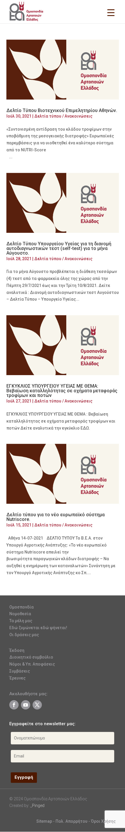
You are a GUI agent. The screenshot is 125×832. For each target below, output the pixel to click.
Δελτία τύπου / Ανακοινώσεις (63, 116)
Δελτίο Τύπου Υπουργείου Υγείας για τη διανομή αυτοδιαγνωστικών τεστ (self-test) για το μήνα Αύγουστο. (58, 248)
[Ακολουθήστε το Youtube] (25, 704)
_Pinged (37, 805)
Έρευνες (17, 678)
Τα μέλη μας (20, 620)
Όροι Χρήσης (103, 821)
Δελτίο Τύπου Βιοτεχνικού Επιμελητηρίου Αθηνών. (61, 110)
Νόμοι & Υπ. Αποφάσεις (32, 664)
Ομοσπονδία (21, 607)
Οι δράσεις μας (24, 634)
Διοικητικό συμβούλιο (31, 657)
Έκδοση (16, 650)
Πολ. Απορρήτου (72, 821)
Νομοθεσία (20, 613)
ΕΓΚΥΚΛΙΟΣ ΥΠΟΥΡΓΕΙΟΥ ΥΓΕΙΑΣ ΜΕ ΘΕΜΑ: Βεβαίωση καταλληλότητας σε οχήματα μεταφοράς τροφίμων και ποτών (61, 390)
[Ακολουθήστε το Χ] (37, 704)
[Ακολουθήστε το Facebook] (14, 704)
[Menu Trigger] (111, 12)
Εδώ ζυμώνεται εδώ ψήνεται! (38, 627)
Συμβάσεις (19, 671)
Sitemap (44, 821)
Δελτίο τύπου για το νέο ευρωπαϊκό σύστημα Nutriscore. (55, 517)
